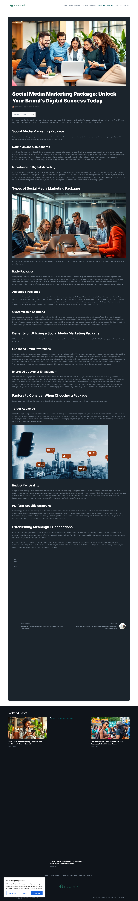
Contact (127, 5)
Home (65, 5)
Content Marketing (89, 5)
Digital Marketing (75, 5)
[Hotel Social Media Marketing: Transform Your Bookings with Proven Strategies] (27, 728)
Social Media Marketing (105, 5)
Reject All (24, 893)
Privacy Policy (55, 875)
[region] (24, 887)
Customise (12, 893)
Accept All (37, 893)
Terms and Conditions (70, 875)
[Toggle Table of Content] (31, 114)
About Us (119, 5)
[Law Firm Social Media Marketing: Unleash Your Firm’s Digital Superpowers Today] (69, 787)
